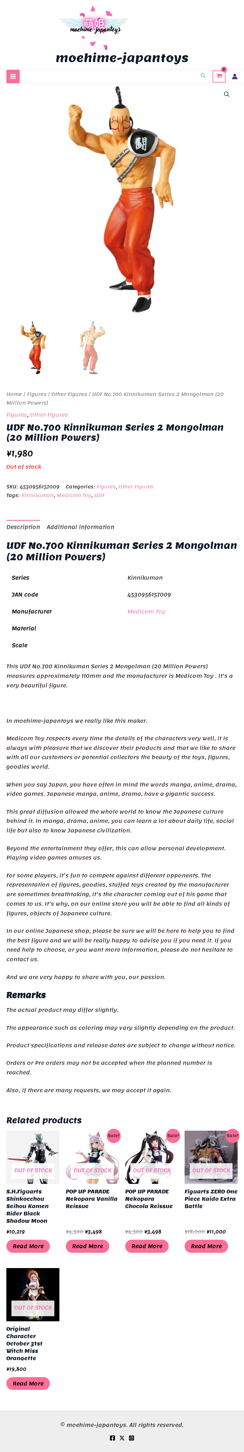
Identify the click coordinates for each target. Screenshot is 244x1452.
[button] (203, 76)
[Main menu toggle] (13, 76)
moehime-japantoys (122, 57)
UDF (99, 495)
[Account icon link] (235, 76)
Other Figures (69, 394)
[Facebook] (112, 1438)
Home (14, 394)
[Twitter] (122, 1438)
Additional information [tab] (80, 527)
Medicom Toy (74, 495)
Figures (36, 394)
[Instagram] (131, 1438)
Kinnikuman (37, 495)
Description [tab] (23, 527)
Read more (28, 1246)
